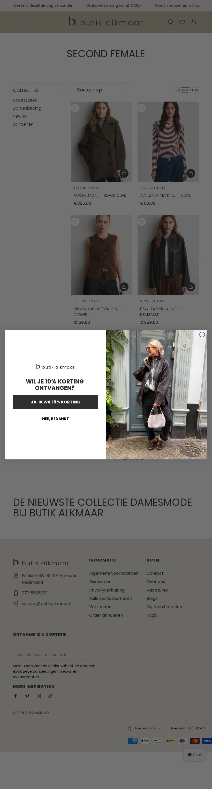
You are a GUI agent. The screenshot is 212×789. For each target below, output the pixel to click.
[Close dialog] (202, 334)
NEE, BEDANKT (55, 418)
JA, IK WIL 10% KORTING (55, 402)
